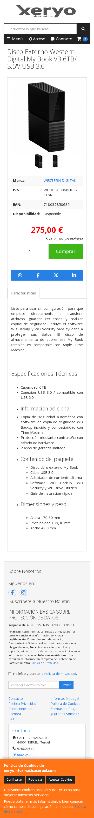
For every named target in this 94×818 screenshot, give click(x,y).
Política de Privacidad (44, 663)
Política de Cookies (65, 703)
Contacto (63, 39)
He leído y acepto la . (45, 673)
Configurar (14, 779)
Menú (17, 39)
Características (23, 293)
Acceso (38, 39)
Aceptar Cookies (61, 779)
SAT (11, 719)
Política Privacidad (22, 703)
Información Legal (65, 698)
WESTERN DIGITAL (60, 180)
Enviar (66, 685)
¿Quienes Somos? (65, 713)
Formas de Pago (64, 708)
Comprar (65, 251)
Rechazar (35, 779)
